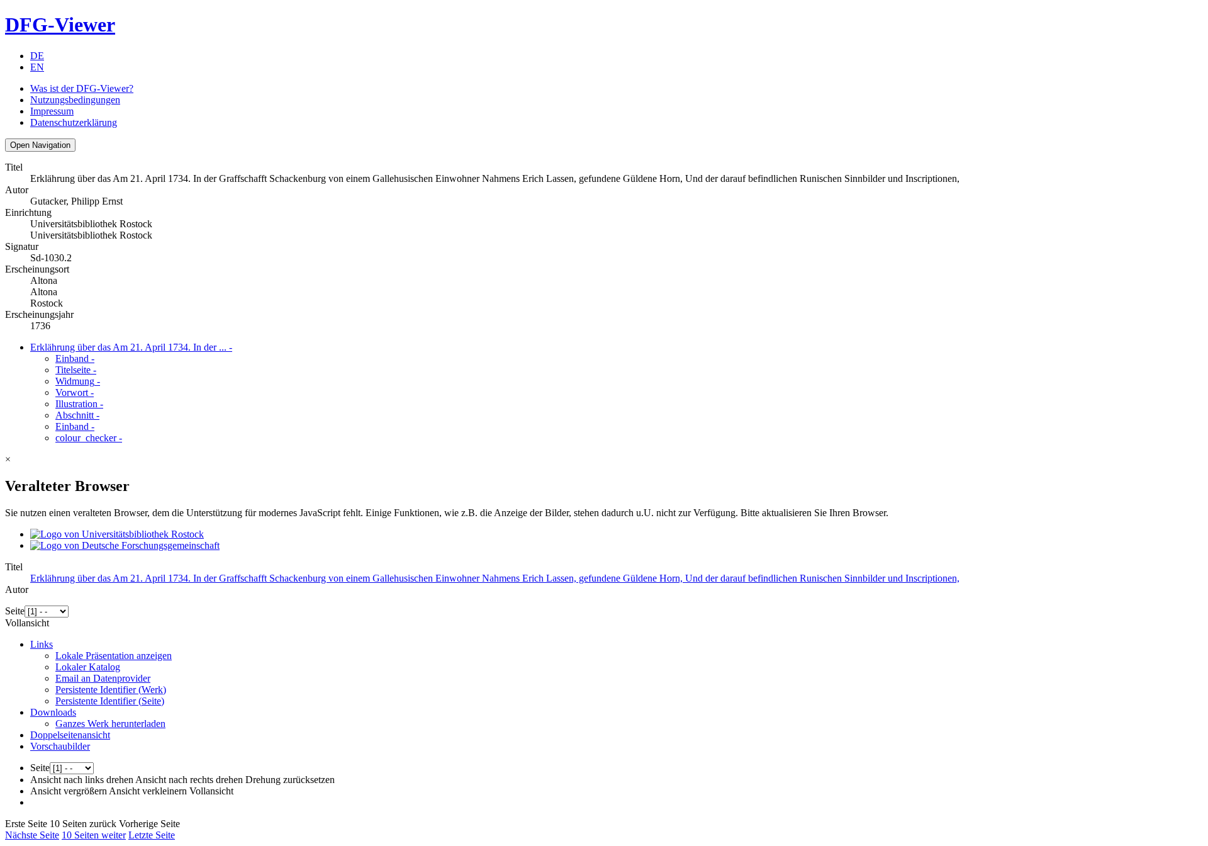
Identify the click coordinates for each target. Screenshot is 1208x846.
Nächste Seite (32, 835)
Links (41, 644)
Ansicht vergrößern (68, 791)
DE (37, 55)
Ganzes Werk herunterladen (110, 723)
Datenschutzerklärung (73, 122)
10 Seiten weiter (94, 835)
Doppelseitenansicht (70, 735)
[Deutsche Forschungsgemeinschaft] (125, 545)
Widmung (77, 381)
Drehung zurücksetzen (290, 779)
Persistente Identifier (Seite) (109, 701)
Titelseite (75, 369)
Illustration (79, 403)
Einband (74, 358)
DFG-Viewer (60, 24)
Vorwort (74, 392)
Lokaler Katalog (87, 667)
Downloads (53, 712)
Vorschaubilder (60, 746)
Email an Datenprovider (102, 678)
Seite (15, 611)
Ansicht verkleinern (148, 791)
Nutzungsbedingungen (75, 99)
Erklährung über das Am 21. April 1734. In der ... (131, 347)
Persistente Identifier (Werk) (110, 689)
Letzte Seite (151, 835)
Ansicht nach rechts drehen (189, 779)
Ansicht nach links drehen (81, 779)
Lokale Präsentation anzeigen (113, 655)
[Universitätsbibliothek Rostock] (117, 534)
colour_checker (88, 437)
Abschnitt (77, 415)
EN (37, 67)
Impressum (52, 111)
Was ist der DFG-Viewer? (81, 88)
